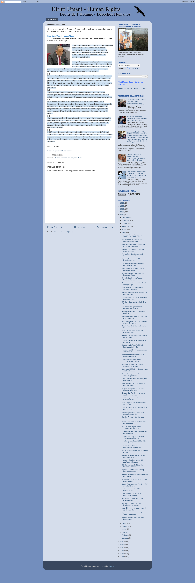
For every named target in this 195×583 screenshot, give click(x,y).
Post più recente (55, 227)
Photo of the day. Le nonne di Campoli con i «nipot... (132, 255)
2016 (122, 548)
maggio (125, 526)
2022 (122, 206)
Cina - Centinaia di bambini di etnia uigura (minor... (134, 432)
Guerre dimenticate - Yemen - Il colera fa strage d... (133, 413)
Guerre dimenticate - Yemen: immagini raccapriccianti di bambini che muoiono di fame (136, 157)
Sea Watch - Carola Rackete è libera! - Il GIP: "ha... (132, 499)
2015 (122, 551)
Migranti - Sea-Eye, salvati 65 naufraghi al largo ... (132, 461)
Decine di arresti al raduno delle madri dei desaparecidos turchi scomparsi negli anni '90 (136, 102)
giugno (124, 523)
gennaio (125, 538)
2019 (122, 215)
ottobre (125, 223)
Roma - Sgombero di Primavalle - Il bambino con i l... (134, 293)
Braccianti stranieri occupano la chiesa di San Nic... (133, 355)
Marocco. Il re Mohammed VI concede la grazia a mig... (132, 236)
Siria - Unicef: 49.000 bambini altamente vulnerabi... (132, 288)
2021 (122, 209)
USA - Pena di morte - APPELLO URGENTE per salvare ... (133, 245)
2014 (122, 554)
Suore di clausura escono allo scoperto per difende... (132, 365)
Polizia (80, 158)
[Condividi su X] (57, 155)
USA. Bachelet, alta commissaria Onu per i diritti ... (133, 384)
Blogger (111, 566)
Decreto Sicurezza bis (62, 158)
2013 (122, 557)
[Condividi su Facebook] (59, 155)
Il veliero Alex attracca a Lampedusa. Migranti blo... (132, 446)
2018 (122, 542)
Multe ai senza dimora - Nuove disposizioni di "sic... (133, 389)
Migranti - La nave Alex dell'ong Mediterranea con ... (133, 470)
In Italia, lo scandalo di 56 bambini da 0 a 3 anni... (134, 442)
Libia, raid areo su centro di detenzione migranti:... (131, 494)
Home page (52, 19)
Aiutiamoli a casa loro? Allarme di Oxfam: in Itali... (133, 490)
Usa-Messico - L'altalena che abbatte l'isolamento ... (132, 240)
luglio (124, 232)
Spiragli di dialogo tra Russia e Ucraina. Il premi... (132, 279)
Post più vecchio (105, 227)
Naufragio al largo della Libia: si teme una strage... (133, 269)
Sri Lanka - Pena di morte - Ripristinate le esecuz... (131, 504)
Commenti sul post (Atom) (63, 232)
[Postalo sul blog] (55, 155)
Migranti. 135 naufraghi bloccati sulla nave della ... (133, 250)
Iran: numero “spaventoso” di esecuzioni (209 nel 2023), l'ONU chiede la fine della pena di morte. (136, 174)
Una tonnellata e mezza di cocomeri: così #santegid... (135, 317)
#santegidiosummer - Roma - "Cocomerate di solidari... (132, 360)
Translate (134, 68)
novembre (126, 220)
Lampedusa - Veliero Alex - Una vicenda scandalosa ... (133, 437)
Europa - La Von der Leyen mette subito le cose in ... (133, 394)
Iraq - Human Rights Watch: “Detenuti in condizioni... (131, 427)
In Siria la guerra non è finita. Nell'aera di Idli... (132, 399)
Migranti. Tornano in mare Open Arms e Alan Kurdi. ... (133, 514)
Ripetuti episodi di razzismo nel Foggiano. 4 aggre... (133, 274)
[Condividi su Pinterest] (61, 155)
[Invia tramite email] (53, 155)
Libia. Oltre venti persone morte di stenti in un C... (134, 509)
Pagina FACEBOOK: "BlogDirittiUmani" (133, 88)
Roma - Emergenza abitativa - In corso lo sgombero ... (133, 375)
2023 (122, 203)
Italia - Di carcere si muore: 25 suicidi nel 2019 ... (132, 331)
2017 (122, 545)
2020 (122, 212)
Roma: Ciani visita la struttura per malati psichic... (133, 422)
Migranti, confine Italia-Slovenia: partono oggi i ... (133, 518)
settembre (126, 226)
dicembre (125, 217)
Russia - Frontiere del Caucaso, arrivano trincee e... (133, 418)
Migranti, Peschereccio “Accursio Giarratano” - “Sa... (133, 260)
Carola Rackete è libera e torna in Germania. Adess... (134, 327)
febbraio (125, 535)
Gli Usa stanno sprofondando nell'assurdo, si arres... (132, 307)
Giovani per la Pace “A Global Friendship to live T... (132, 346)
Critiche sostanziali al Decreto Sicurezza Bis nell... (132, 466)
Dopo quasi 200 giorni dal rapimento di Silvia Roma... (135, 370)
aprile (124, 529)
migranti (74, 158)
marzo (124, 532)
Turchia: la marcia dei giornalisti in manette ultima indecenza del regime (137, 118)
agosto (124, 229)
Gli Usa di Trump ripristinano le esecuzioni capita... (133, 264)
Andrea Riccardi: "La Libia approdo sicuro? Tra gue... (134, 322)
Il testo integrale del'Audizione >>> (60, 151)
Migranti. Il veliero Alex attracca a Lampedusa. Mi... (133, 456)
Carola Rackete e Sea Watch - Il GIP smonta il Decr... (135, 485)
